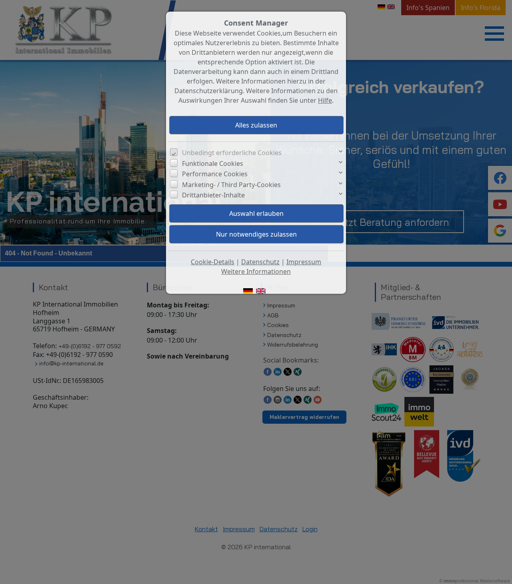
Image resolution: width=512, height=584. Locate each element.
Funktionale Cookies (212, 163)
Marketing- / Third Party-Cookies (231, 184)
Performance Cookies (215, 173)
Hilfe (325, 100)
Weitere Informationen (256, 271)
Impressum (303, 261)
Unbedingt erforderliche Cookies (232, 152)
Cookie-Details (212, 261)
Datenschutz (260, 261)
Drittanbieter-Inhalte (213, 195)
